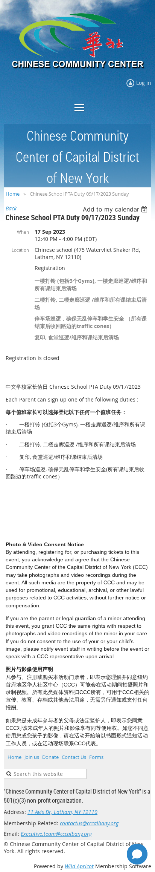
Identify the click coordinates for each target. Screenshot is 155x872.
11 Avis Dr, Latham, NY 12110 (62, 811)
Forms (96, 757)
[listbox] (116, 209)
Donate (50, 757)
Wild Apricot (79, 866)
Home (13, 193)
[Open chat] (137, 854)
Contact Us (74, 757)
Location (20, 250)
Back (11, 208)
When (23, 232)
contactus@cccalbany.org (89, 823)
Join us (31, 757)
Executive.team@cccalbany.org (56, 833)
